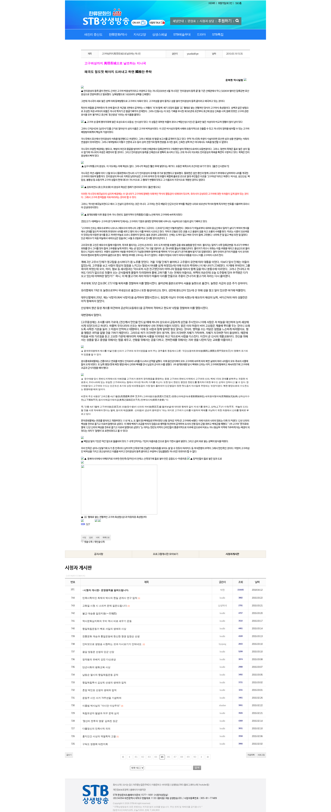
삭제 (97, 537)
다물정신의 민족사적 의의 (96, 728)
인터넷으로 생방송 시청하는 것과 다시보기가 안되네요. (112, 644)
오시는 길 (127, 785)
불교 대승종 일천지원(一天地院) (99, 613)
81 (136, 756)
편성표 (192, 21)
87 (175, 756)
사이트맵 (165, 785)
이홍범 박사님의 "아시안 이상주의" (101, 705)
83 (149, 756)
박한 (222, 590)
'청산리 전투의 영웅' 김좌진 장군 (100, 721)
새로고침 (261, 755)
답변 (91, 537)
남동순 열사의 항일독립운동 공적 (100, 675)
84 (155, 756)
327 (88, 524)
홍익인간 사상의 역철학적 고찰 (99, 736)
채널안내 (178, 21)
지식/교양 (139, 34)
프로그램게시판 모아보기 (165, 554)
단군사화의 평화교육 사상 (96, 667)
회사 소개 (117, 785)
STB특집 (217, 34)
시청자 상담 (207, 21)
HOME (212, 3)
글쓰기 (69, 755)
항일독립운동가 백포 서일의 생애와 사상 (104, 629)
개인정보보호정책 (120, 790)
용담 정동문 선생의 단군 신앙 (98, 652)
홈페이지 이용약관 (138, 790)
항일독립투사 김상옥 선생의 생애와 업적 (104, 682)
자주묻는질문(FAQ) (141, 785)
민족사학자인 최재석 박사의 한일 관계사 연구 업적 (109, 598)
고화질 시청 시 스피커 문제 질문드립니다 (104, 605)
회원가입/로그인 (225, 3)
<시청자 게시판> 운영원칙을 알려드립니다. (105, 590)
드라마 (201, 34)
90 (194, 756)
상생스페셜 (159, 34)
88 (181, 756)
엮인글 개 (99, 542)
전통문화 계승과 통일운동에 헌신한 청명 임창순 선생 (111, 636)
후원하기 (225, 21)
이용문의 (155, 785)
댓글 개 (88, 542)
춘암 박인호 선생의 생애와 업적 (99, 690)
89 (188, 756)
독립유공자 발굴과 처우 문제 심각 (100, 713)
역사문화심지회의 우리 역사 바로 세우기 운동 (107, 621)
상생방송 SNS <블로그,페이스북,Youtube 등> (190, 785)
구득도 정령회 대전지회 (95, 744)
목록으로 (106, 537)
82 (142, 756)
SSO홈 (238, 3)
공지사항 (98, 554)
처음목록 (251, 755)
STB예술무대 (181, 34)
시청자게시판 (232, 554)
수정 (84, 537)
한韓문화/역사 (118, 34)
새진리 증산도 (93, 34)
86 (168, 756)
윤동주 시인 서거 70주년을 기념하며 (101, 698)
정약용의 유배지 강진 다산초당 (99, 659)
